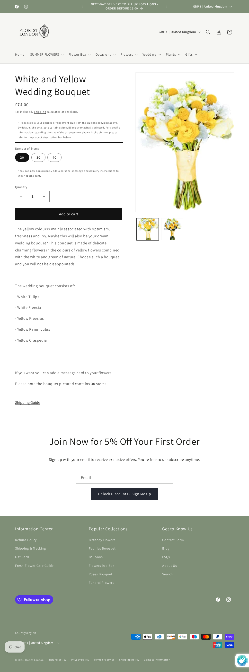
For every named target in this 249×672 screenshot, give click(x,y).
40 (54, 157)
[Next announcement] (166, 6)
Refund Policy (26, 540)
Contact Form (173, 540)
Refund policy (57, 659)
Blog (165, 548)
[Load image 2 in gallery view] (172, 229)
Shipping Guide (27, 402)
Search (167, 574)
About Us (169, 565)
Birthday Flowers (102, 540)
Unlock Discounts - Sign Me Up (124, 493)
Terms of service (104, 659)
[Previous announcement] (82, 6)
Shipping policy (129, 659)
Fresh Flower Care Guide (34, 565)
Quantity (21, 187)
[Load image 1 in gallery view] (148, 229)
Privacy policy (80, 659)
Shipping (40, 111)
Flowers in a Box (102, 565)
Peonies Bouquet (102, 548)
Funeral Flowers (101, 582)
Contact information (157, 659)
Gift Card (22, 557)
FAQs (166, 557)
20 (22, 157)
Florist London (34, 660)
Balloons (96, 557)
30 (38, 157)
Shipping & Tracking (30, 548)
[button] (46, 54)
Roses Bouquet (101, 574)
